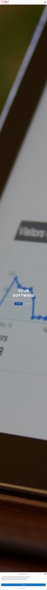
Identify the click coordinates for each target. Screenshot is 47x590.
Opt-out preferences (22, 587)
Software (18, 303)
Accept (23, 584)
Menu (45, 2)
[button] (45, 574)
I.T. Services (28, 303)
